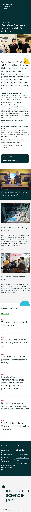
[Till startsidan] (6, 6)
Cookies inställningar (22, 454)
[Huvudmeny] (28, 3)
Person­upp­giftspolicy (22, 463)
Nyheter (6, 55)
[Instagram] (20, 450)
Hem (2, 55)
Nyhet (3, 320)
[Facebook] (17, 450)
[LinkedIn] (23, 450)
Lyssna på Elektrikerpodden (10, 158)
